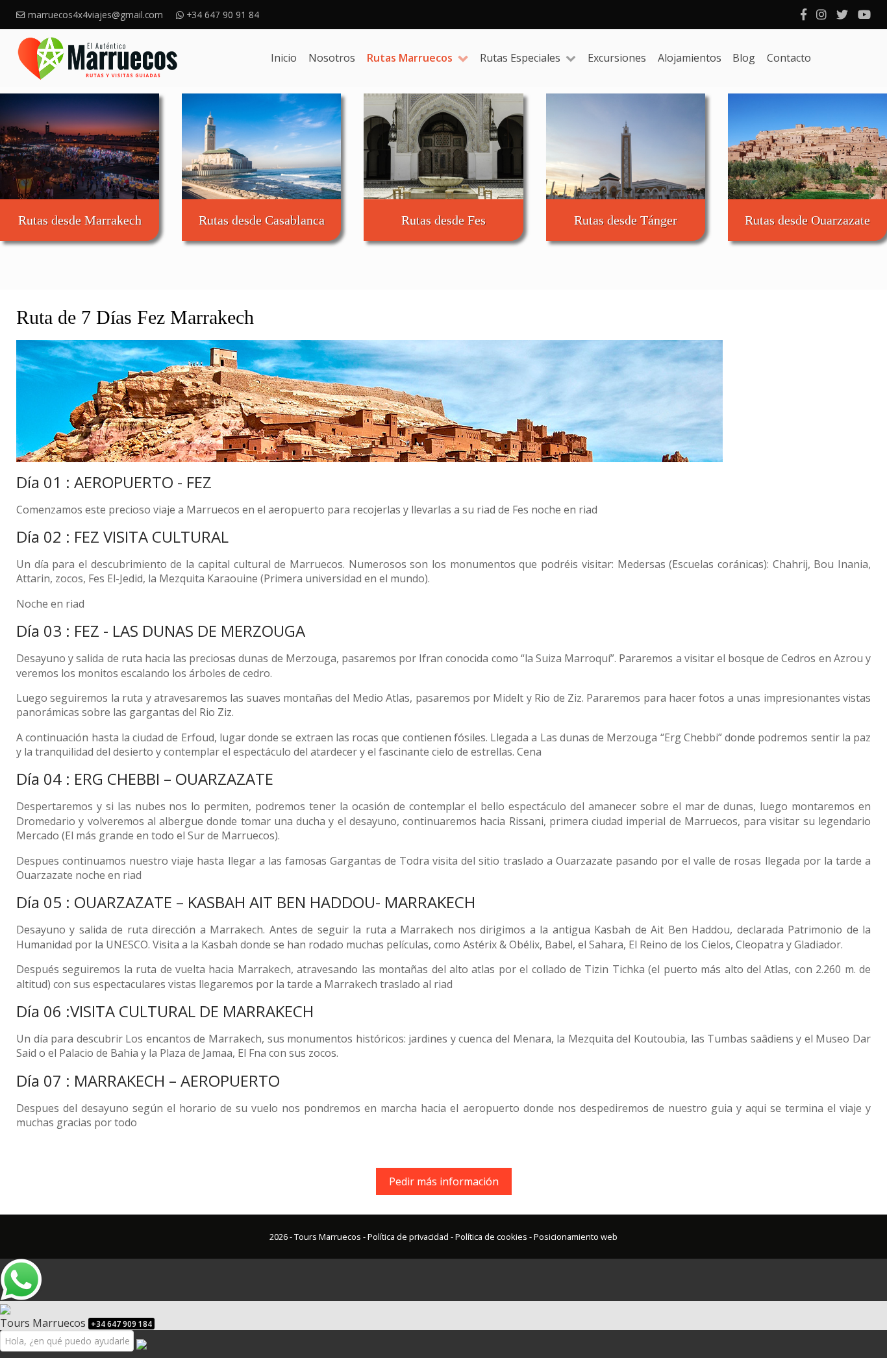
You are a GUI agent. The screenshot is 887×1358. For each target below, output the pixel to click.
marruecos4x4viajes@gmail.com (95, 14)
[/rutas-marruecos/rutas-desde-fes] (443, 146)
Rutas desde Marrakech (80, 220)
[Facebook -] (803, 14)
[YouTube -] (864, 14)
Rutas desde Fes (443, 220)
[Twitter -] (842, 14)
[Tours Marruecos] (97, 58)
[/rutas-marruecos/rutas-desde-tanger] (625, 146)
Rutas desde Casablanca (262, 220)
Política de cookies (491, 1236)
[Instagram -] (821, 14)
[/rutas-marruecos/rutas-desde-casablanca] (261, 146)
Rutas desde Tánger (625, 220)
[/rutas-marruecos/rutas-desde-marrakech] (79, 146)
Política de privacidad (408, 1236)
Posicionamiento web (576, 1236)
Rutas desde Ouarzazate (807, 220)
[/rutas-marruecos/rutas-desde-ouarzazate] (807, 146)
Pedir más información (444, 1181)
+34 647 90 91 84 (224, 14)
